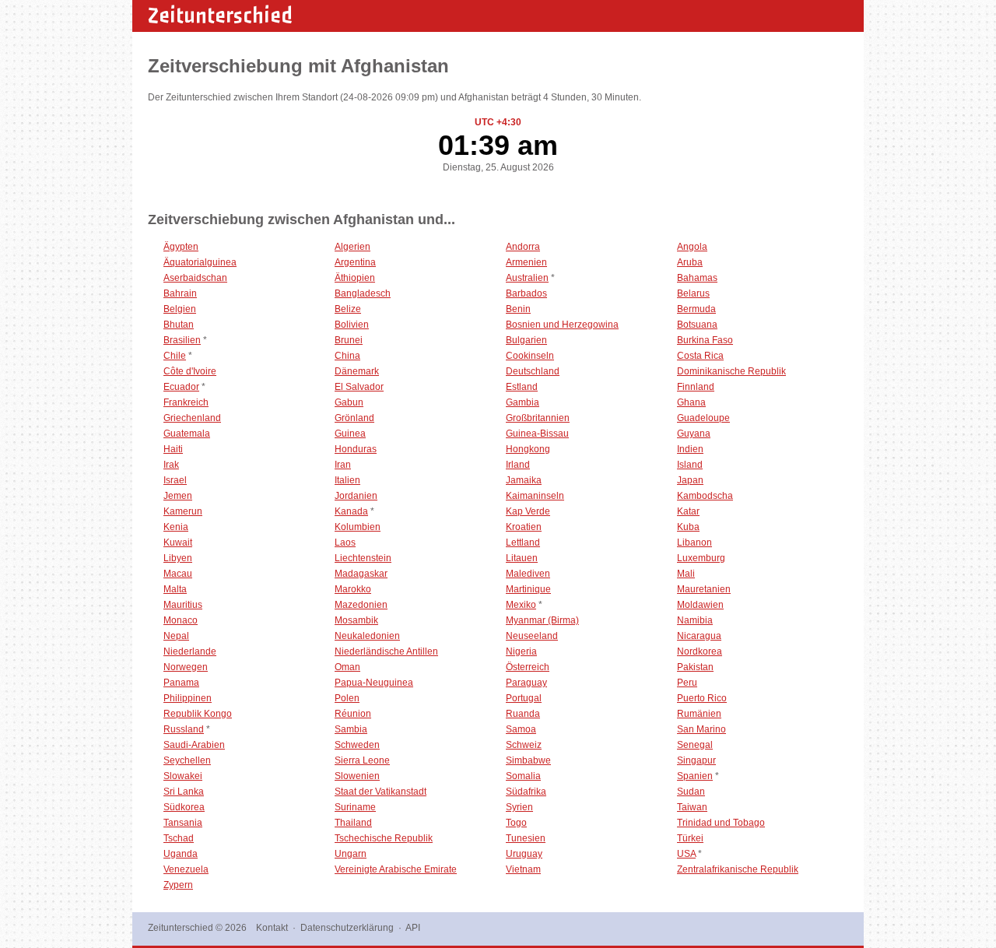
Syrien (519, 807)
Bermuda (696, 309)
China (347, 355)
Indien (690, 449)
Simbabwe (528, 760)
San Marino (701, 729)
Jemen (177, 495)
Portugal (524, 698)
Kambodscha (705, 495)
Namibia (695, 620)
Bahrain (180, 293)
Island (690, 464)
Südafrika (526, 791)
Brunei (349, 340)
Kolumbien (358, 526)
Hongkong (528, 449)
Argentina (355, 262)
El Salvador (359, 386)
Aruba (690, 262)
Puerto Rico (702, 698)
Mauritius (182, 604)
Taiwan (692, 807)
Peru (687, 682)
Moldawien (700, 604)
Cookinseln (530, 355)
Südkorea (184, 807)
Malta (175, 589)
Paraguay (526, 682)
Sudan (691, 791)
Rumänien (699, 713)
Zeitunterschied (220, 16)
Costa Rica (700, 355)
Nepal (176, 635)
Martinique (528, 589)
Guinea (350, 433)
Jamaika (524, 480)
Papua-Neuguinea (374, 682)
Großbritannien (538, 418)
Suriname (355, 807)
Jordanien (356, 495)
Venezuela (186, 869)
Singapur (696, 760)
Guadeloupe (703, 418)
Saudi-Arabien (194, 744)
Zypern (178, 885)
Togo (516, 822)
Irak (171, 464)
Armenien (526, 262)
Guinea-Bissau (537, 433)
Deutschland (532, 371)
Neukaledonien (367, 635)
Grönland (354, 418)
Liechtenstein (363, 558)
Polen (347, 698)
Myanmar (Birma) (542, 620)
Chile (174, 355)
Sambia (351, 729)
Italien (347, 480)
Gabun (349, 402)
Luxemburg (701, 558)
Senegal (695, 744)
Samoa (521, 729)
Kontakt (272, 927)
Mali (686, 573)
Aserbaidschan (195, 277)
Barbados (526, 293)
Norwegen (185, 667)
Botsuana (697, 324)
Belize (348, 309)
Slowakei (182, 776)
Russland (183, 729)
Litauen (522, 558)
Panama (181, 682)
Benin (518, 309)
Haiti (173, 449)
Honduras (356, 449)
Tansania (182, 822)
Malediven (528, 573)
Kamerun (182, 511)
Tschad (178, 838)
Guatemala (186, 433)
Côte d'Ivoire (189, 371)
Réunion (353, 713)
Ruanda (523, 713)
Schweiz (524, 744)
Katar (688, 511)
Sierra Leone (362, 760)
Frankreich (186, 402)
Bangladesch (363, 293)
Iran (343, 464)
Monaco (180, 620)
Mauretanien (704, 589)
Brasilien (182, 340)
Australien (527, 277)
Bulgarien (526, 340)
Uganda (180, 853)
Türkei (690, 838)
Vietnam (523, 869)
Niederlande (189, 651)
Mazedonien (361, 604)
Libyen (177, 558)
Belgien (179, 309)
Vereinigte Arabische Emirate (396, 869)
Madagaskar (361, 573)
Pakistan (695, 667)
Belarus (693, 293)
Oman (347, 667)
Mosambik (356, 620)
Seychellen (187, 760)
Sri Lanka (183, 791)
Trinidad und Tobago (721, 822)
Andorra (523, 246)
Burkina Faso (705, 340)
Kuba (688, 526)
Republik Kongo (197, 713)
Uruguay (524, 853)
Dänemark (357, 371)
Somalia (523, 776)
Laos (345, 542)
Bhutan (178, 324)
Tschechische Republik (384, 838)
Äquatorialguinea (200, 262)
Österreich (527, 667)
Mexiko (521, 604)
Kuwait (177, 542)
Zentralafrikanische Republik (737, 869)
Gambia (522, 402)
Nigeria (521, 651)
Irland (518, 464)
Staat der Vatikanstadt (380, 791)
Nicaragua (699, 635)
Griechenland (192, 418)
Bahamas (697, 277)
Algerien (352, 246)
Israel (175, 480)
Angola (692, 246)
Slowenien (357, 776)
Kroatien (524, 526)
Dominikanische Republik (731, 371)
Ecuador (181, 386)
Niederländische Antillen (386, 651)
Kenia (175, 526)
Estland (522, 386)
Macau (177, 573)
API (412, 927)
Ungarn (350, 853)
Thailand (353, 822)
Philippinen (187, 698)
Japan (690, 480)
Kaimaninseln (535, 495)
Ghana (691, 402)
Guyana (693, 433)
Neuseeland (532, 635)
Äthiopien (355, 277)
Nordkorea (699, 651)
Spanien (695, 776)
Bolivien (352, 324)
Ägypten (180, 246)
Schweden (357, 744)
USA (686, 853)
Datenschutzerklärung (347, 927)
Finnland (695, 386)
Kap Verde (528, 511)
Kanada (351, 511)
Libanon (694, 542)
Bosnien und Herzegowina (562, 324)
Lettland (523, 542)
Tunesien (525, 838)
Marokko (353, 589)
